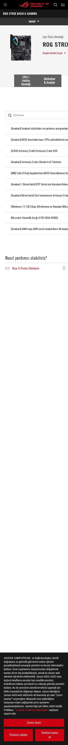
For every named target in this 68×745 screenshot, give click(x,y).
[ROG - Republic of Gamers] (34, 5)
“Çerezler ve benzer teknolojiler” (31, 710)
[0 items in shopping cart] (62, 4)
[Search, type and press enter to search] (55, 4)
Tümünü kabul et (49, 735)
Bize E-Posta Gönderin (25, 268)
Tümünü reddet (18, 735)
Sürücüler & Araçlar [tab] (49, 80)
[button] (5, 4)
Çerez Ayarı (34, 722)
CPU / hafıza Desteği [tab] (26, 80)
